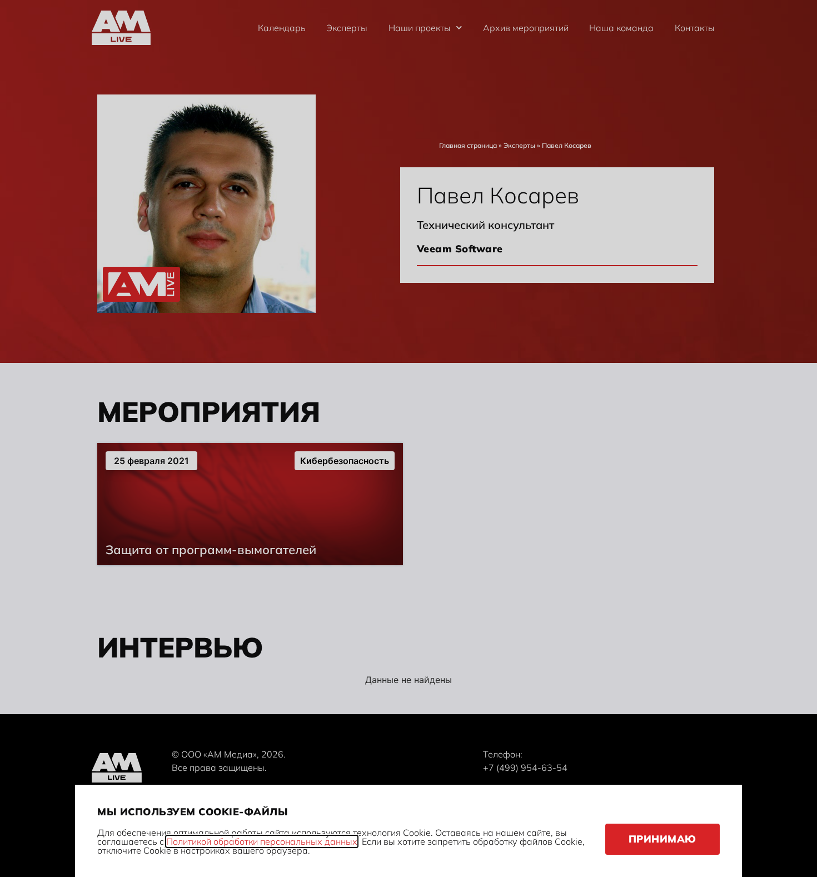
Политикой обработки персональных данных (261, 841)
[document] (408, 438)
